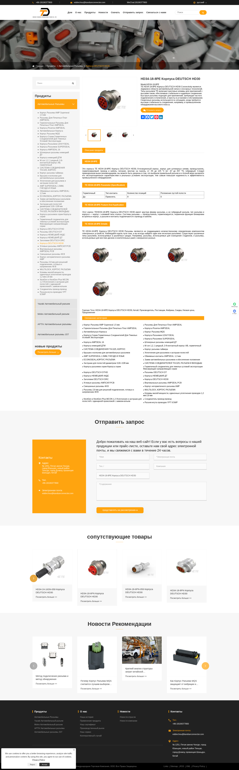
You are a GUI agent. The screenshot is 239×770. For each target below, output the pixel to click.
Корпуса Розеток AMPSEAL (52, 128)
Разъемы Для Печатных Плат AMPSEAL (53, 119)
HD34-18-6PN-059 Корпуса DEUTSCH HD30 (94, 591)
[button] (33, 578)
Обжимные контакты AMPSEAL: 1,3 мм (54, 192)
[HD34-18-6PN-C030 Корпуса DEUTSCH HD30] (187, 568)
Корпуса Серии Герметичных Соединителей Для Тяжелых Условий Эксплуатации (53, 138)
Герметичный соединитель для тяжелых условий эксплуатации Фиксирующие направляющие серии (54, 222)
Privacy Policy (198, 766)
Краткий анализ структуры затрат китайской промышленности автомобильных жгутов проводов (94, 670)
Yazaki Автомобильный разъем (54, 303)
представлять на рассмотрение (120, 510)
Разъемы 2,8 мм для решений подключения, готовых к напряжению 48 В (53, 264)
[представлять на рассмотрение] (203, 12)
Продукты (51, 66)
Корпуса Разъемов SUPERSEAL (55, 147)
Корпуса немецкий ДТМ (51, 158)
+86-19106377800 (44, 2)
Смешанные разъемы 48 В (52, 254)
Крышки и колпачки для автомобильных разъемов (52, 177)
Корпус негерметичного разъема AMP (55, 258)
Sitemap (174, 766)
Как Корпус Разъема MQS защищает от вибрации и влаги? (138, 683)
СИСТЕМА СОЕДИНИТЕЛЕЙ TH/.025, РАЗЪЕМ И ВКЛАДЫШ (54, 210)
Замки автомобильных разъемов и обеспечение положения (55, 200)
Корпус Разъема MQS (50, 134)
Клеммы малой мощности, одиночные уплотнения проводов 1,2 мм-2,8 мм (55, 274)
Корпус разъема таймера (51, 173)
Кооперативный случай (91, 736)
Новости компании (128, 721)
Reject (32, 765)
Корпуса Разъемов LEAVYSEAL (54, 144)
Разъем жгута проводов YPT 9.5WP (53, 293)
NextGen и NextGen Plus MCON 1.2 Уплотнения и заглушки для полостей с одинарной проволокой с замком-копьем (54, 283)
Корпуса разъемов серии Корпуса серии (55, 215)
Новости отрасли (128, 717)
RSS (182, 766)
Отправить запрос (153, 110)
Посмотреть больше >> (46, 601)
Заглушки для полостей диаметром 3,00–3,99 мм (51, 205)
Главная (39, 66)
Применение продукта (90, 721)
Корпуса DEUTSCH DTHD (52, 229)
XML (188, 766)
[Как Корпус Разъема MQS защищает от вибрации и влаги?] (142, 656)
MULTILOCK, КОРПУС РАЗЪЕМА (55, 269)
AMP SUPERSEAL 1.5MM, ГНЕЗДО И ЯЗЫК (52, 187)
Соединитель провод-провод (53, 289)
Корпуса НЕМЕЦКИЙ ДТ (51, 238)
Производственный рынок (92, 728)
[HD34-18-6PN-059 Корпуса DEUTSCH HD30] (97, 566)
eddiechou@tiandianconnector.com (89, 2)
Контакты (176, 711)
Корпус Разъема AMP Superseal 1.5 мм (54, 114)
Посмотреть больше (47, 352)
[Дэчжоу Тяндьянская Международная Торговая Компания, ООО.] (44, 12)
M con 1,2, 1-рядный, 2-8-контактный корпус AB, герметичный (51, 162)
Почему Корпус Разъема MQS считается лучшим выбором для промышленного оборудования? (51, 683)
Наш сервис (85, 732)
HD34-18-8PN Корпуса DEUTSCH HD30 (137, 592)
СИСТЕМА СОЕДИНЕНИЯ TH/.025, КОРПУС (52, 169)
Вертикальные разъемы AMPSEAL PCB (51, 250)
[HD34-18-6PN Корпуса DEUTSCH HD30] (52, 569)
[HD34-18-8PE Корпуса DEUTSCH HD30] (94, 135)
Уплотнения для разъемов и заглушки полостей (53, 182)
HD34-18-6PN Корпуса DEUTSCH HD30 (47, 595)
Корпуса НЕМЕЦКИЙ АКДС (52, 235)
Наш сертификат (88, 724)
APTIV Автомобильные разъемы (54, 324)
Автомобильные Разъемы (71, 66)
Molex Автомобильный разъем (53, 314)
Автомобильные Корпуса (51, 131)
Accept (44, 765)
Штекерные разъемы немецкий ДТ (54, 153)
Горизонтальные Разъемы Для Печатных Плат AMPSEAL (54, 124)
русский (200, 2)
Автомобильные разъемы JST (53, 334)
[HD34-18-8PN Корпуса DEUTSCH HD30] (142, 567)
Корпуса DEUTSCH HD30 (98, 66)
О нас (83, 711)
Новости (125, 711)
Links (166, 766)
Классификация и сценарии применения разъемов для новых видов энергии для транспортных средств (184, 668)
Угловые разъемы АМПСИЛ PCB (55, 246)
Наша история (86, 717)
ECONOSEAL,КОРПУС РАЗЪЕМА (55, 196)
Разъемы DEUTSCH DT (51, 232)
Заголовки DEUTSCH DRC (52, 240)
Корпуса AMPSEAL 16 (50, 150)
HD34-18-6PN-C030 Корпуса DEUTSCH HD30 (184, 593)
